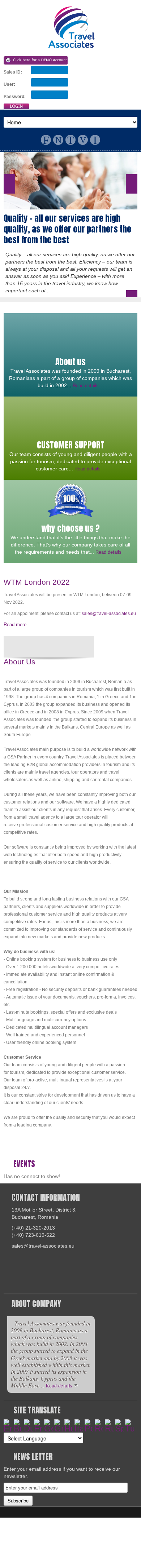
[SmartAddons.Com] (70, 27)
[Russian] (109, 1426)
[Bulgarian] (18, 1426)
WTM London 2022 (37, 582)
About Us (19, 662)
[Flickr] (58, 140)
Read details (86, 385)
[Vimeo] (83, 140)
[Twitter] (70, 140)
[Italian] (78, 1426)
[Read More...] (131, 294)
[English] (8, 1426)
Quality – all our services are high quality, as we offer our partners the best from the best (67, 229)
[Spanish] (119, 1426)
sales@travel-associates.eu (109, 613)
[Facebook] (46, 140)
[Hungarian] (68, 1426)
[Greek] (58, 1426)
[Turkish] (129, 1426)
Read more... (18, 624)
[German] (48, 1426)
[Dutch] (28, 1426)
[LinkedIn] (95, 140)
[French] (38, 1426)
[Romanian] (99, 1426)
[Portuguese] (89, 1426)
